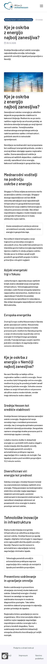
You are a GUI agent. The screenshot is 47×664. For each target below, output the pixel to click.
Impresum (23, 655)
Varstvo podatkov (39, 657)
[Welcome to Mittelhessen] (16, 6)
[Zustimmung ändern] (5, 656)
